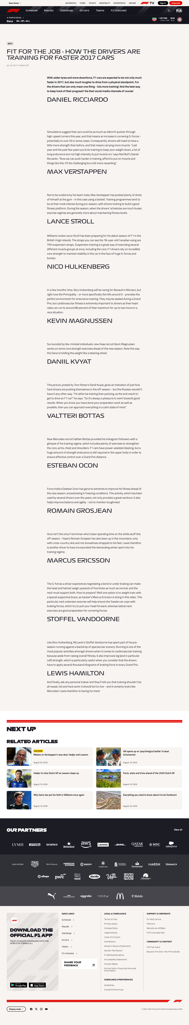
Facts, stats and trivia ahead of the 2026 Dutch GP (149, 773)
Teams (100, 10)
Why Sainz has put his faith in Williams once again (59, 795)
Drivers (84, 10)
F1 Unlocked (118, 10)
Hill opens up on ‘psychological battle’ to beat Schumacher (146, 753)
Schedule (31, 10)
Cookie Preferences (113, 990)
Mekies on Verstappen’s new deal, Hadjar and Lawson (61, 754)
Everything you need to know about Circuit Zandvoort (150, 795)
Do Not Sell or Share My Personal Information (120, 970)
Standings (66, 10)
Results (49, 10)
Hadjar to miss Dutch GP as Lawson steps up (56, 773)
